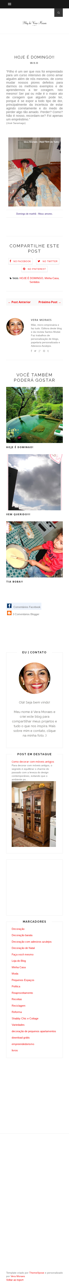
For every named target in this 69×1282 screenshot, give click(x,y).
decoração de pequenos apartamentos (34, 1031)
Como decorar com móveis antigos (33, 761)
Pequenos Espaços (23, 980)
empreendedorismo (23, 1044)
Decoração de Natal (23, 947)
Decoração (18, 928)
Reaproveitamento (22, 992)
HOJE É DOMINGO (31, 278)
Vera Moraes (41, 320)
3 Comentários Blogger (25, 614)
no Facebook (22, 261)
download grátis (21, 1037)
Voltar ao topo (14, 1279)
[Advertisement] (37, 45)
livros (15, 1050)
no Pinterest (37, 269)
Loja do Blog (19, 960)
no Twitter (50, 261)
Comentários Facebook (27, 607)
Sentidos (35, 281)
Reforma (17, 1011)
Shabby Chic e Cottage (25, 1018)
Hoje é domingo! (19, 447)
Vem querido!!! (18, 514)
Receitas (17, 999)
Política (16, 986)
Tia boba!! (14, 581)
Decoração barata (22, 935)
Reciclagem (18, 1005)
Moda (15, 973)
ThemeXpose (36, 1272)
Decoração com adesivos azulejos (32, 941)
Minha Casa (52, 278)
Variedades (18, 1024)
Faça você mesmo (22, 954)
